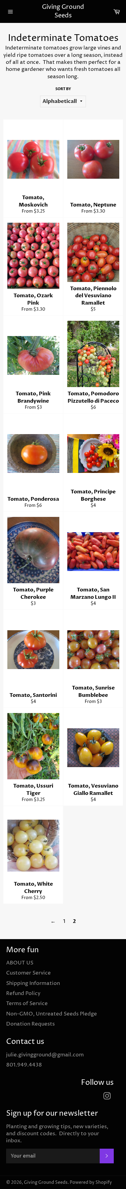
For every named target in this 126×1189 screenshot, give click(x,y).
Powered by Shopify (91, 1182)
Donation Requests (30, 1024)
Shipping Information (33, 983)
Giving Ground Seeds (63, 11)
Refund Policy (23, 993)
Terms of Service (27, 1003)
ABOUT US (19, 963)
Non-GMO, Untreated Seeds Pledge (51, 1014)
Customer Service (28, 973)
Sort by (63, 88)
